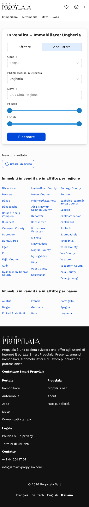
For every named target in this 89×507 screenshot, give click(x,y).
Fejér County (10, 259)
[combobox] (10, 94)
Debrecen (8, 234)
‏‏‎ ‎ (7, 40)
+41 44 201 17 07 (14, 459)
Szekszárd (67, 222)
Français (22, 495)
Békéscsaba (9, 206)
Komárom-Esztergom (38, 230)
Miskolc (36, 237)
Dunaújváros (10, 240)
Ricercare (26, 137)
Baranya (7, 194)
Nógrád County (41, 249)
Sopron (65, 194)
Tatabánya (66, 240)
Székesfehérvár (70, 216)
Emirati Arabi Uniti (13, 313)
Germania (37, 307)
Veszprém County (71, 265)
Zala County (68, 271)
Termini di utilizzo (15, 444)
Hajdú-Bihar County (44, 188)
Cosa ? (12, 56)
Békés (6, 200)
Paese (24, 72)
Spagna (65, 307)
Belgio (6, 307)
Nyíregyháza (39, 256)
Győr (5, 265)
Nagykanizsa (39, 243)
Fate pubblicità (58, 404)
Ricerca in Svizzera (29, 72)
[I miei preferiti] (66, 6)
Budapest (8, 222)
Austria (6, 301)
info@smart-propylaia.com (22, 467)
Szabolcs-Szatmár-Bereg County (72, 202)
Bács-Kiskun (10, 188)
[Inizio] (16, 6)
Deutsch (37, 495)
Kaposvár (37, 216)
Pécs (34, 262)
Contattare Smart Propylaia (23, 371)
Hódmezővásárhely (43, 200)
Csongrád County (13, 228)
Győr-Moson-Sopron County (15, 273)
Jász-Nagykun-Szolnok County (41, 208)
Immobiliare (10, 16)
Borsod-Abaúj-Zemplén (11, 214)
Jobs (56, 16)
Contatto (9, 451)
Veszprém (66, 259)
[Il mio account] (76, 6)
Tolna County (69, 247)
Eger (5, 247)
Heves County (40, 194)
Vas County (67, 253)
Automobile (29, 16)
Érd (4, 253)
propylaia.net (57, 388)
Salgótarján (38, 274)
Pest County (39, 268)
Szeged (65, 209)
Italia (34, 313)
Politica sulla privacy (17, 436)
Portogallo (67, 301)
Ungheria (66, 313)
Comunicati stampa (16, 419)
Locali (11, 117)
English (52, 495)
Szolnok (65, 228)
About (51, 396)
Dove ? (12, 88)
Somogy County (70, 188)
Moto (45, 16)
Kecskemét (38, 222)
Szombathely (68, 234)
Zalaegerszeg (69, 278)
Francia (35, 301)
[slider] (9, 110)
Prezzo (12, 103)
